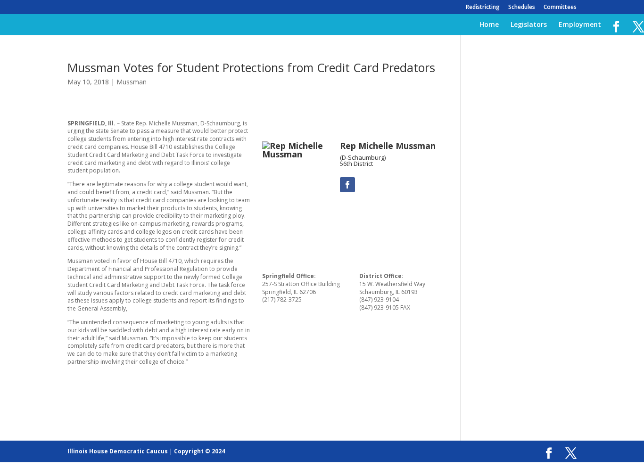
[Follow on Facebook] (347, 184)
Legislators (529, 25)
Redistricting (483, 7)
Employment (580, 25)
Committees (560, 7)
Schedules (521, 7)
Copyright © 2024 (199, 451)
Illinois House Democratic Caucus (117, 451)
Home (489, 25)
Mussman (131, 81)
